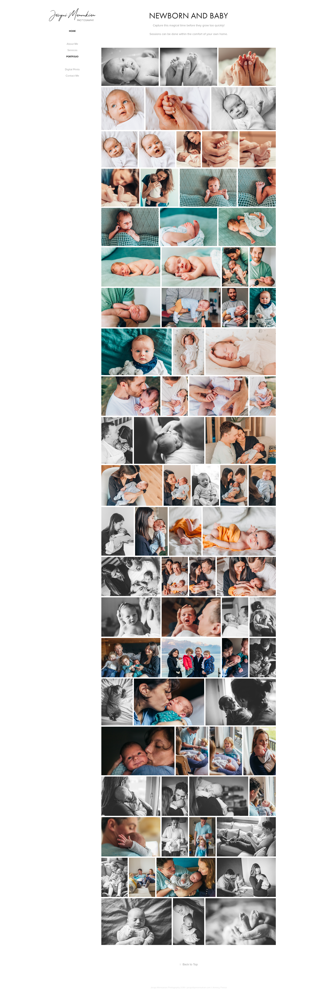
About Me (72, 44)
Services (72, 50)
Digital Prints (72, 69)
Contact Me (72, 75)
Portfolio (72, 56)
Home (72, 31)
